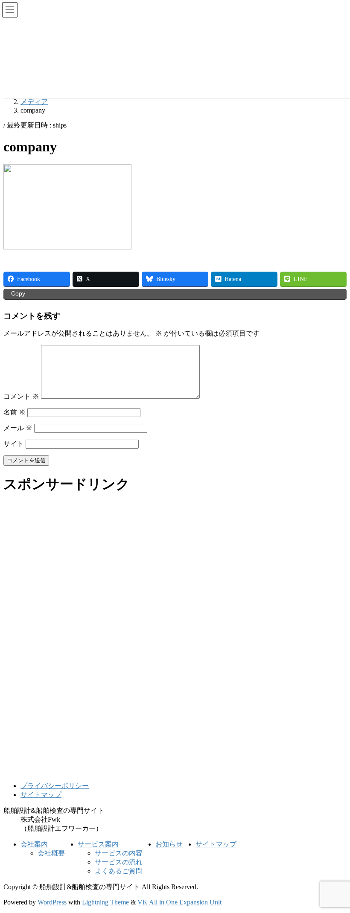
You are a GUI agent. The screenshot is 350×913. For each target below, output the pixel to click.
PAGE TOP (334, 877)
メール (17, 428)
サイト (13, 443)
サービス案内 (98, 844)
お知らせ (169, 844)
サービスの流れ (119, 862)
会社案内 (34, 844)
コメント (21, 396)
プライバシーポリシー (54, 785)
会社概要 (51, 853)
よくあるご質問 (119, 871)
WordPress (52, 902)
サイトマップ (40, 794)
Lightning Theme (105, 902)
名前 (14, 412)
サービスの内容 (119, 853)
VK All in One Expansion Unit (179, 902)
